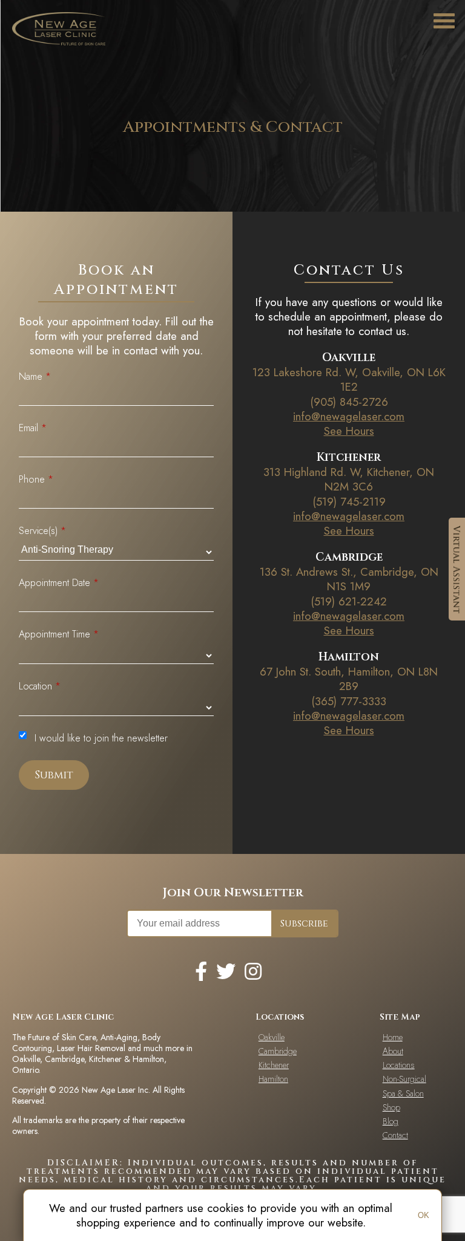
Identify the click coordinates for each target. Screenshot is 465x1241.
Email (33, 428)
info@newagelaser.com (348, 416)
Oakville (272, 1037)
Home (393, 1037)
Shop (391, 1107)
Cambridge (278, 1051)
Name (35, 376)
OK (423, 1215)
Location (40, 686)
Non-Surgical (404, 1078)
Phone (36, 479)
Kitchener (274, 1065)
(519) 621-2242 (349, 601)
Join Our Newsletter (232, 892)
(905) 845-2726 (349, 402)
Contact (395, 1135)
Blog (390, 1121)
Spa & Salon (403, 1093)
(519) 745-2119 (349, 501)
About (393, 1051)
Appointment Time (59, 634)
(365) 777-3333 (348, 701)
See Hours (349, 431)
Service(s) (42, 531)
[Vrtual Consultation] (457, 569)
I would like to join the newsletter (101, 738)
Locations (399, 1065)
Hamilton (273, 1078)
